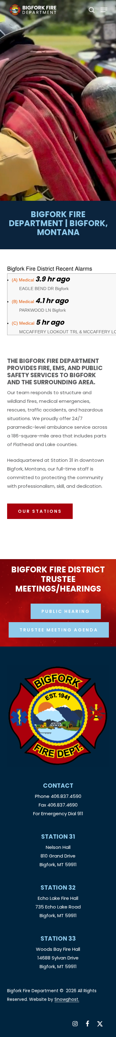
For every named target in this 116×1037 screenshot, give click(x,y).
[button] (104, 10)
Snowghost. (66, 999)
